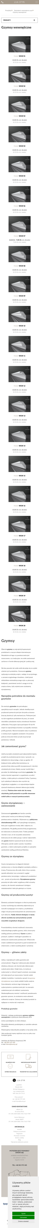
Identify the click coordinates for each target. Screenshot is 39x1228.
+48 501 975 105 (9, 1042)
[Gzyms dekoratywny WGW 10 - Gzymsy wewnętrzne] (19, 314)
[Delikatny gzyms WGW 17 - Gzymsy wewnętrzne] (19, 524)
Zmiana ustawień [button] (23, 1221)
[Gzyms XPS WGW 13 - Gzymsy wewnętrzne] (19, 404)
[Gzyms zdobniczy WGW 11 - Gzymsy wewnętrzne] (19, 344)
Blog (19, 1140)
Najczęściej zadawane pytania (19, 1142)
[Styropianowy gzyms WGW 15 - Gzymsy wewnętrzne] (19, 464)
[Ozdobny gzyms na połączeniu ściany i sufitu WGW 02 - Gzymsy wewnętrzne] (19, 74)
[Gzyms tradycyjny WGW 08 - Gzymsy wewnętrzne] (19, 254)
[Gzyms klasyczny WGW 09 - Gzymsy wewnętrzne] (19, 284)
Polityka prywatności (20, 1131)
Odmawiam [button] (23, 1217)
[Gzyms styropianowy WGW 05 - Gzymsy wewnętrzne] (19, 164)
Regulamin (20, 1133)
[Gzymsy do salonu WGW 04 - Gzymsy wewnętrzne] (19, 134)
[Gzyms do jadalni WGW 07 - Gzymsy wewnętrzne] (19, 224)
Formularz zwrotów (19, 1135)
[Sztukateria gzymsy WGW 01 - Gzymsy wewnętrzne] (19, 44)
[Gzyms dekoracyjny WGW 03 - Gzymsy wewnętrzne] (19, 104)
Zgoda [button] (23, 1213)
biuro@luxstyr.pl (11, 1044)
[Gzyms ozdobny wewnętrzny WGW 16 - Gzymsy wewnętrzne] (19, 494)
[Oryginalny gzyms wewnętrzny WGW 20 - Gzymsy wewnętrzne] (19, 614)
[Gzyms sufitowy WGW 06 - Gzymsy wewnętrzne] (19, 194)
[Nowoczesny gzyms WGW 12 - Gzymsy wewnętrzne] (19, 374)
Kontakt (19, 1129)
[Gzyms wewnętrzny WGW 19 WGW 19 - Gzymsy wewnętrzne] (19, 584)
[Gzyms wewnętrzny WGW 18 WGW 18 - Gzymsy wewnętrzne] (19, 554)
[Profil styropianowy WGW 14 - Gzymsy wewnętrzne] (19, 434)
